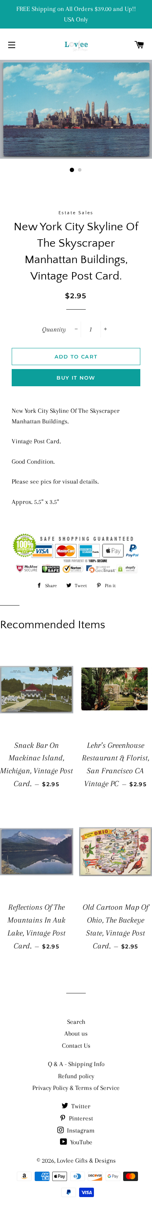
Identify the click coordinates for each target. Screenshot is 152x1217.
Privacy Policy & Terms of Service (76, 1088)
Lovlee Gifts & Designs (86, 1160)
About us (76, 1033)
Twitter (80, 1106)
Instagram (80, 1130)
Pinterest (80, 1118)
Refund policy (76, 1076)
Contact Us (76, 1045)
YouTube (80, 1142)
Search (76, 1021)
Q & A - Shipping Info (76, 1064)
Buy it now (76, 378)
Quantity (54, 329)
